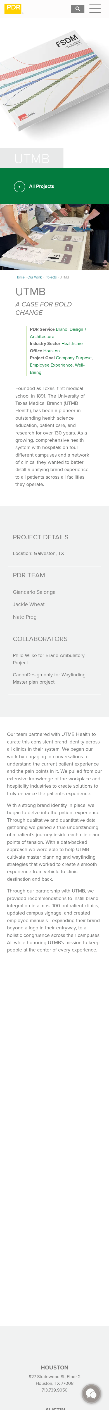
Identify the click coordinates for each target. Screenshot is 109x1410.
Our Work (34, 277)
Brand (61, 329)
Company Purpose (74, 358)
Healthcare (72, 343)
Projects (50, 277)
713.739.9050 (55, 1390)
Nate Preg (25, 616)
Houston (51, 351)
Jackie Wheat (29, 604)
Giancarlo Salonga (34, 592)
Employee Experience (51, 365)
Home (20, 277)
